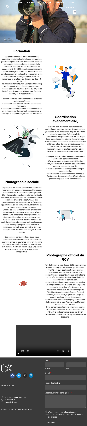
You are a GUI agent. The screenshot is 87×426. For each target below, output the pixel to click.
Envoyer (50, 423)
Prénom (47, 368)
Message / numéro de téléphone (58, 393)
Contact (70, 8)
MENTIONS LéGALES (7, 386)
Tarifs (71, 2)
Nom (47, 361)
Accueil (18, 2)
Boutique (47, 2)
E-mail (48, 373)
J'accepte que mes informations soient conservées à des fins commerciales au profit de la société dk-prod (65, 414)
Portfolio (31, 2)
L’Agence (60, 2)
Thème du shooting (53, 383)
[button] (74, 12)
